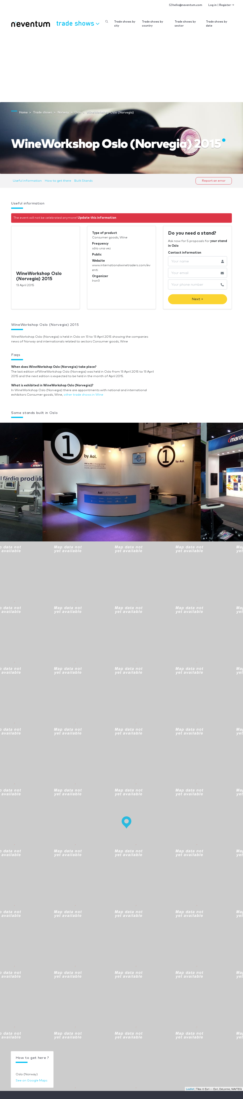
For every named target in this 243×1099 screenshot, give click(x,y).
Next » (197, 299)
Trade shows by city (124, 23)
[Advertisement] (121, 66)
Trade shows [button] (76, 23)
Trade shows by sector (185, 23)
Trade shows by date (216, 23)
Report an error (213, 180)
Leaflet (190, 1089)
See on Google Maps (31, 1080)
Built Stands (83, 180)
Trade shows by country (152, 23)
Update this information (97, 217)
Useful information (27, 180)
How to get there (58, 180)
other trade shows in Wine (83, 394)
